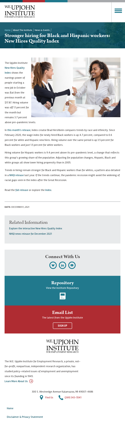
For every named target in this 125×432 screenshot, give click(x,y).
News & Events (42, 30)
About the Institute (22, 30)
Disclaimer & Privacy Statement (25, 417)
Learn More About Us (16, 381)
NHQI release (16, 175)
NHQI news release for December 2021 (30, 233)
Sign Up (62, 325)
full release (21, 190)
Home (8, 30)
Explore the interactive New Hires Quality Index (35, 228)
